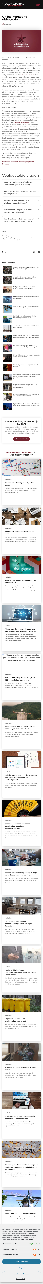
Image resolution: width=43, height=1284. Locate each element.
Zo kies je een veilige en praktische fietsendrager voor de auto (24, 316)
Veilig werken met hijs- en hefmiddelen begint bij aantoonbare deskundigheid (26, 336)
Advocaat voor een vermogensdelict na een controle (26, 326)
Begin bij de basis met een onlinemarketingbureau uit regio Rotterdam (18, 923)
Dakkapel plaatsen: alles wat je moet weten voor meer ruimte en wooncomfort (25, 386)
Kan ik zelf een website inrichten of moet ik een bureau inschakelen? (21, 220)
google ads (6, 238)
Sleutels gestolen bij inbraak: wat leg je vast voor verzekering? (25, 307)
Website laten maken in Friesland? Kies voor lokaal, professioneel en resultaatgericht (21, 777)
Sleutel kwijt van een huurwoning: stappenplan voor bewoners (24, 277)
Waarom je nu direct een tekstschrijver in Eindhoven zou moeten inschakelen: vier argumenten (21, 1167)
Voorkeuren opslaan (21, 1274)
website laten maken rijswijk (11, 240)
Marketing (7, 24)
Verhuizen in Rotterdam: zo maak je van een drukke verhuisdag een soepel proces (26, 376)
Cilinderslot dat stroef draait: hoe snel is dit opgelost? (26, 297)
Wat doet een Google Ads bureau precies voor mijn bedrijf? (21, 211)
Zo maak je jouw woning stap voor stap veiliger (26, 365)
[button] (38, 4)
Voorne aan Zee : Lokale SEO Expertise (20, 1214)
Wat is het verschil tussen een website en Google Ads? (21, 192)
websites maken (28, 75)
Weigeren (21, 1268)
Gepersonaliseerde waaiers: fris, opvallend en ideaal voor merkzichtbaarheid (17, 826)
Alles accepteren (21, 1262)
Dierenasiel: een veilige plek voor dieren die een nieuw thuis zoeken (26, 395)
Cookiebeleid (20, 1279)
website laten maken (31, 238)
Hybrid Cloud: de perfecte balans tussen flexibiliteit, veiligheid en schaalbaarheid (26, 404)
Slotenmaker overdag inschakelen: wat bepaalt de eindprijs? (26, 268)
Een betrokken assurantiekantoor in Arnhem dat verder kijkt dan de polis (25, 346)
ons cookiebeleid (27, 1239)
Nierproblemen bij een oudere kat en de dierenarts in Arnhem (26, 355)
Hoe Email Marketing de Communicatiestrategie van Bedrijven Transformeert (20, 972)
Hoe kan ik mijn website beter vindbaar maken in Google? (21, 201)
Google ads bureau (17, 238)
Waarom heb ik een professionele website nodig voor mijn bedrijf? (21, 183)
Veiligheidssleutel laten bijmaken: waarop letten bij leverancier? (24, 287)
